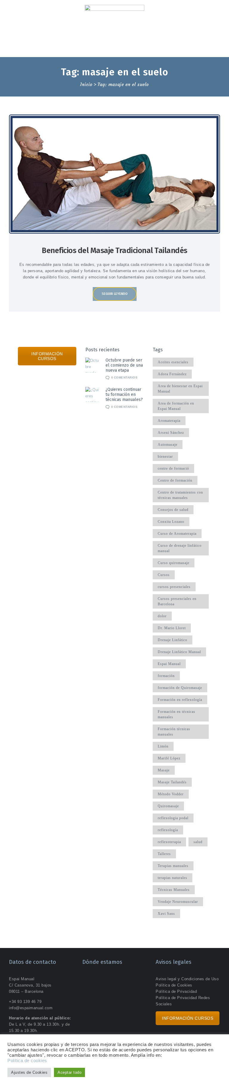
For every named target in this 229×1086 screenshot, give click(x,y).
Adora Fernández (172, 374)
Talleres (164, 854)
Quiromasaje (168, 806)
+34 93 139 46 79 (25, 1001)
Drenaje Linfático (172, 640)
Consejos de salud (173, 510)
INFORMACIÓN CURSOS (47, 356)
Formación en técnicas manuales (176, 714)
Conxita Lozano (171, 522)
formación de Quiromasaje (180, 688)
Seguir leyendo (115, 294)
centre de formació (173, 468)
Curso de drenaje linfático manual (180, 548)
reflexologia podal (173, 818)
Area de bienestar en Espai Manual (180, 388)
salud (198, 842)
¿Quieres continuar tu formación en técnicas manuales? (124, 394)
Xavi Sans (166, 914)
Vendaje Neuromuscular (178, 902)
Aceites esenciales (173, 362)
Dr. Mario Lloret (172, 628)
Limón (163, 746)
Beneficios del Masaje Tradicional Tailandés (114, 250)
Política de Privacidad (176, 991)
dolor (162, 616)
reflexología (168, 830)
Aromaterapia (169, 421)
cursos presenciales (174, 587)
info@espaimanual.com (30, 1008)
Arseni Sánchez (171, 433)
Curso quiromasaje (173, 563)
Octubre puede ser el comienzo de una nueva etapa (124, 365)
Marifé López (169, 758)
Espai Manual (169, 664)
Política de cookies (27, 1060)
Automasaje (167, 444)
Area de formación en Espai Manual (176, 406)
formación (166, 676)
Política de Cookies (174, 985)
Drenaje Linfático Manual (179, 652)
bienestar (165, 456)
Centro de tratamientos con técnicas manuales (180, 495)
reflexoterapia (169, 842)
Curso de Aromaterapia (177, 533)
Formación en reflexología (180, 700)
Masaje (164, 770)
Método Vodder (171, 794)
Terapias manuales (173, 866)
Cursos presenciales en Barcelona (177, 601)
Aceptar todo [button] (69, 1072)
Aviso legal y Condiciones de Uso (187, 979)
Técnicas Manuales (174, 890)
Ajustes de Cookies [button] (29, 1072)
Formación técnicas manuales (174, 731)
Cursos (164, 575)
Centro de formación (175, 480)
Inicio (86, 84)
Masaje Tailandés (172, 782)
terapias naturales (172, 878)
